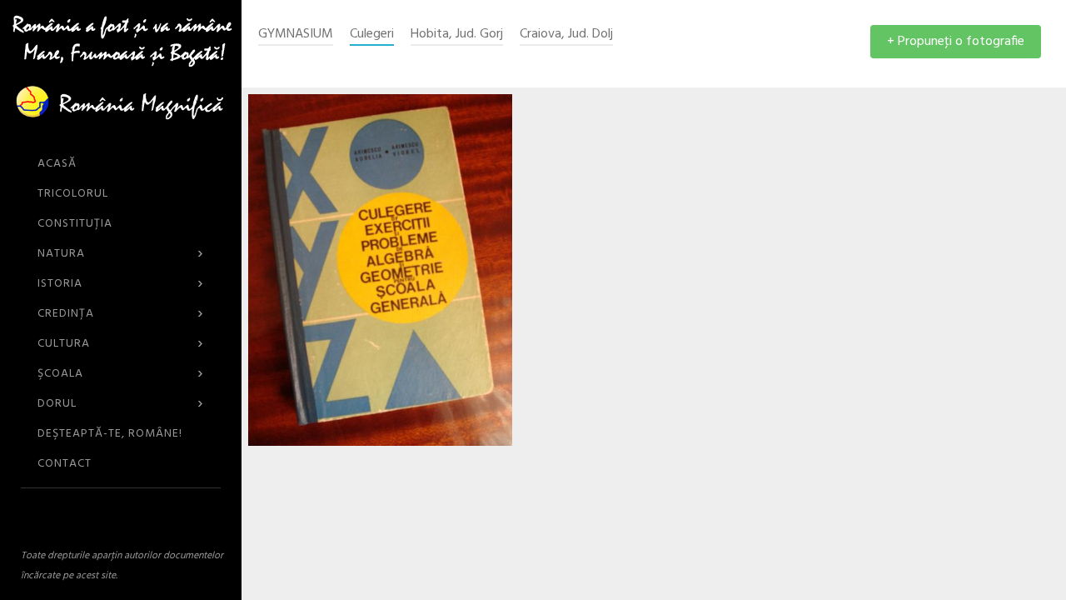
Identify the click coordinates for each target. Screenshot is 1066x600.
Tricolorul (72, 193)
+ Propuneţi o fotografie (955, 41)
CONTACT (64, 463)
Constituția (74, 223)
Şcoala (120, 373)
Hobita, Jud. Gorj (457, 34)
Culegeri (372, 34)
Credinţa (120, 313)
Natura (120, 253)
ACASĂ (57, 163)
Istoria (120, 283)
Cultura (120, 343)
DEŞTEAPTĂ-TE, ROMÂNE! (109, 433)
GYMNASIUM (295, 34)
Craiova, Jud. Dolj (566, 34)
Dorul (120, 403)
